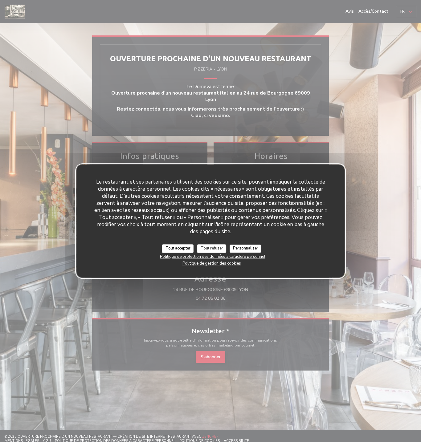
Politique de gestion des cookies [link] (211, 263)
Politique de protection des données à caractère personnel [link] (212, 256)
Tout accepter (178, 248)
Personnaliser (245, 248)
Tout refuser (212, 248)
